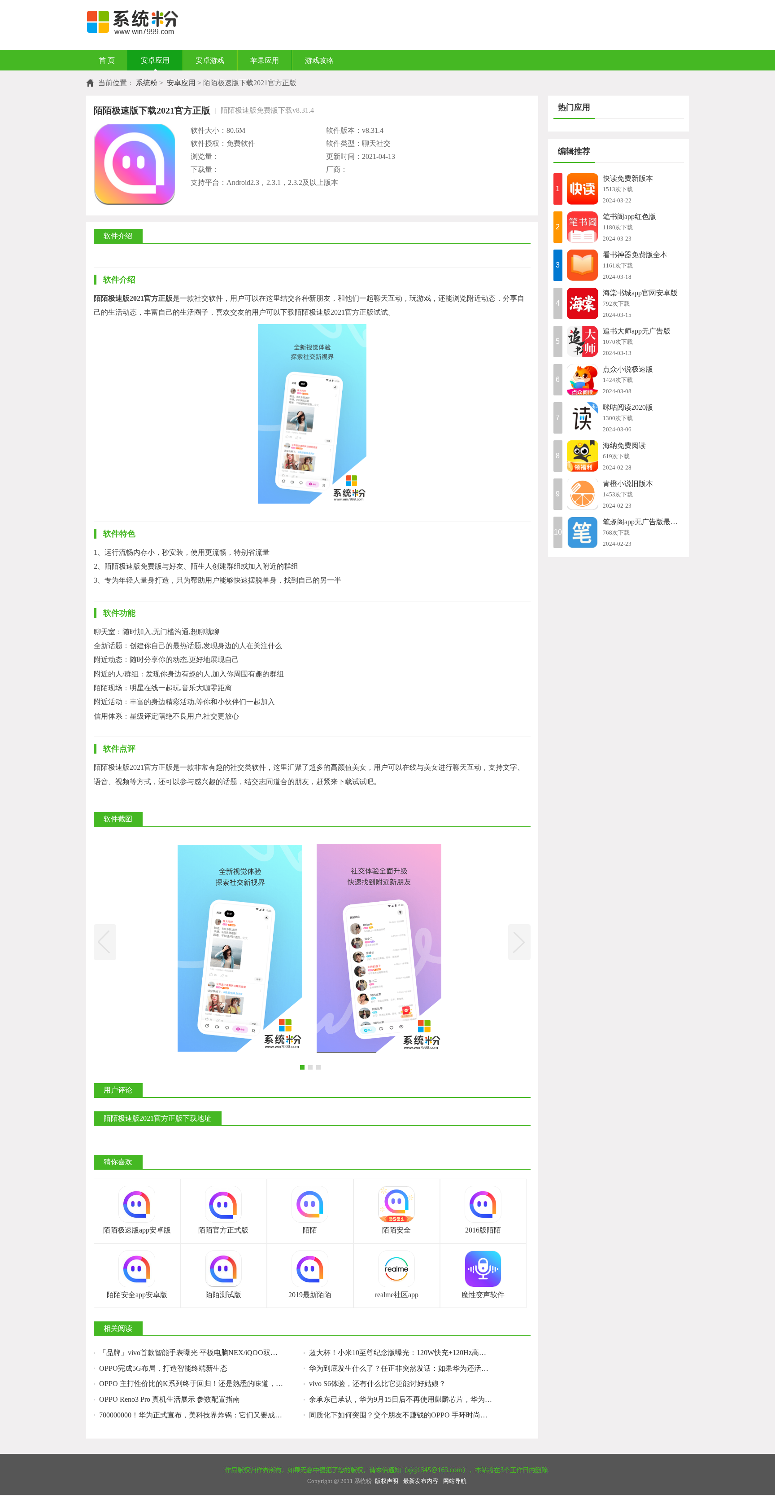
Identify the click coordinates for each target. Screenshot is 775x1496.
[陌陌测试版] (223, 1268)
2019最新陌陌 (309, 1295)
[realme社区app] (396, 1268)
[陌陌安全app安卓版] (136, 1268)
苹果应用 (264, 60)
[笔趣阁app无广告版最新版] (582, 532)
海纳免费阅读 (624, 445)
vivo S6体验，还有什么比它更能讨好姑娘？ (377, 1383)
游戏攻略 (319, 60)
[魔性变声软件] (483, 1268)
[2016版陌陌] (483, 1204)
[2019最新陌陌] (310, 1268)
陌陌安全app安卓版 (137, 1295)
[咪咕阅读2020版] (582, 418)
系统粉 (146, 83)
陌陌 (310, 1230)
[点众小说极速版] (582, 379)
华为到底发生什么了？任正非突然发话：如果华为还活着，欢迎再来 (411, 1368)
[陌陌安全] (396, 1204)
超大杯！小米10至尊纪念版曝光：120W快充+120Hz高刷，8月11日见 (411, 1352)
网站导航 (454, 1481)
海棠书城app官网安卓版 (640, 293)
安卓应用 (155, 60)
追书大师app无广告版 (637, 331)
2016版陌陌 (483, 1230)
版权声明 (386, 1481)
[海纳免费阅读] (582, 456)
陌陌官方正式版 (223, 1230)
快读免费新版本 (628, 178)
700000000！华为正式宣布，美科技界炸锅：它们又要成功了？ (197, 1415)
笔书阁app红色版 (629, 216)
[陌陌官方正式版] (223, 1204)
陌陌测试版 (223, 1295)
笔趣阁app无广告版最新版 (643, 522)
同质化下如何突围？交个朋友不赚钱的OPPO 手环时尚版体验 (405, 1415)
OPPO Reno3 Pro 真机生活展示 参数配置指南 (169, 1399)
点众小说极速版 (628, 369)
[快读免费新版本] (582, 189)
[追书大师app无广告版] (582, 341)
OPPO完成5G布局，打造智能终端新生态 (163, 1368)
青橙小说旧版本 (628, 483)
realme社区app (396, 1295)
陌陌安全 (396, 1230)
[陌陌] (310, 1204)
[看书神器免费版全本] (582, 265)
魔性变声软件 (483, 1295)
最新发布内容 (420, 1481)
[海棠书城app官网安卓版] (582, 303)
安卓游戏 (210, 60)
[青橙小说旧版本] (582, 494)
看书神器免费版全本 (635, 255)
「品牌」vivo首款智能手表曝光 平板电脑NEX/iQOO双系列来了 (199, 1352)
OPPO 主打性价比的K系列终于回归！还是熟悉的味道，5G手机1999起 (201, 1383)
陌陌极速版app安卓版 (137, 1230)
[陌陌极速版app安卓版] (136, 1204)
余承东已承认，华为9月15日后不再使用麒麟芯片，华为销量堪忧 (411, 1399)
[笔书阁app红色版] (582, 227)
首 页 (107, 60)
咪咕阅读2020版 (628, 407)
